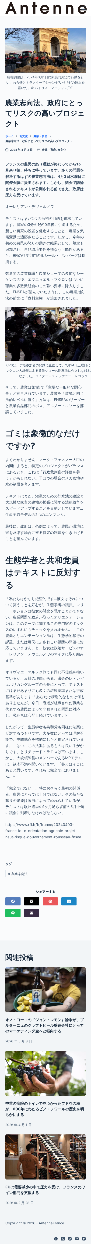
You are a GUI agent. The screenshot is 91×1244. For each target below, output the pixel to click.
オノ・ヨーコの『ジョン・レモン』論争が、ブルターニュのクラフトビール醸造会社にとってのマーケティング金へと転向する (44, 1025)
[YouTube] (84, 1238)
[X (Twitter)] (31, 901)
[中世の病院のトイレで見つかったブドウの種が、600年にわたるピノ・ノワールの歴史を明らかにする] (45, 1073)
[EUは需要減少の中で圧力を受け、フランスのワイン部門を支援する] (45, 1157)
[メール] (31, 913)
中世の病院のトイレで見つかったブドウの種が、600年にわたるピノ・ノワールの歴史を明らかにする (44, 1109)
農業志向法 (18, 874)
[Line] (13, 913)
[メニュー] (83, 8)
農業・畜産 (49, 149)
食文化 (62, 149)
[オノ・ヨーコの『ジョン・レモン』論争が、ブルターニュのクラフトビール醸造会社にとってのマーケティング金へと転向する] (45, 989)
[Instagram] (70, 1238)
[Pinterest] (50, 901)
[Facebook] (13, 901)
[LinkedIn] (69, 901)
